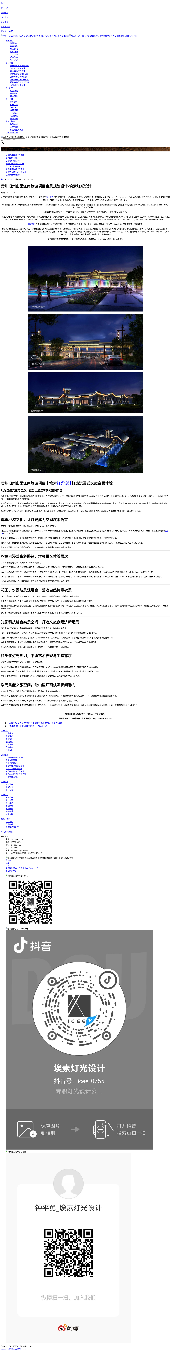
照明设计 (32, 224)
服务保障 (14, 96)
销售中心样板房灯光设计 (20, 82)
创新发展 (14, 119)
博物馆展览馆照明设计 (19, 74)
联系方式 (14, 124)
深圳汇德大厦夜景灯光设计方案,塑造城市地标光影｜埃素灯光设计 (35, 723)
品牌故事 (14, 57)
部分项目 (4, 13)
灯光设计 (64, 483)
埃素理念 (14, 46)
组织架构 (14, 52)
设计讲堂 (4, 22)
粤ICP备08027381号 (18, 1349)
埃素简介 (14, 43)
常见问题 (14, 110)
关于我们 (4, 8)
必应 (7, 863)
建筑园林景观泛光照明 (19, 66)
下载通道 (14, 113)
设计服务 (4, 17)
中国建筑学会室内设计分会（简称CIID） (22, 868)
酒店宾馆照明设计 (17, 68)
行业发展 (14, 60)
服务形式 (14, 94)
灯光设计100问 (7, 31)
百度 (7, 866)
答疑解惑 (14, 116)
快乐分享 (14, 102)
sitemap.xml (5, 1349)
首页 (3, 3)
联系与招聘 (5, 27)
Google (8, 860)
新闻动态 (14, 55)
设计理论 (14, 107)
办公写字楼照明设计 (18, 77)
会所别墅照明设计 (17, 85)
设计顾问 (49, 197)
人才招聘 (14, 127)
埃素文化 (14, 49)
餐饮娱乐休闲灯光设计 (19, 80)
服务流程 (14, 91)
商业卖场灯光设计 (17, 71)
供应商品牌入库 (16, 130)
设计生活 (14, 105)
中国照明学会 (11, 871)
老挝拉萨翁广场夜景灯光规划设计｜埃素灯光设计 (28, 726)
